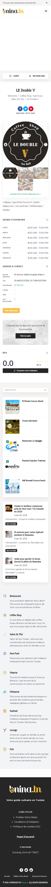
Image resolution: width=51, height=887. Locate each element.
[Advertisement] (25, 43)
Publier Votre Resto (26, 817)
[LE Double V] (10, 173)
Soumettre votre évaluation (24, 194)
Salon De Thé (17, 99)
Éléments (12, 96)
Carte (16, 76)
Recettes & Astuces (39, 876)
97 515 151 (18, 285)
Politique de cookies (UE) (26, 826)
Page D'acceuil (25, 836)
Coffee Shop (26, 96)
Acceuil (7, 876)
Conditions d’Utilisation (26, 822)
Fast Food (37, 96)
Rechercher (38, 76)
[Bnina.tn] (13, 11)
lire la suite (11, 524)
